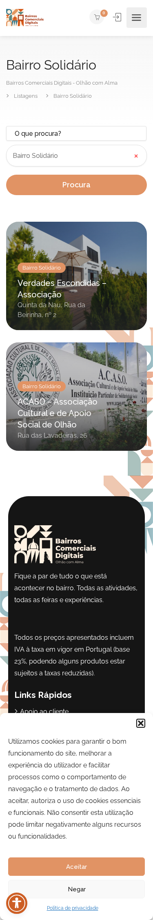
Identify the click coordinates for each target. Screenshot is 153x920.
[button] (141, 723)
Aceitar (76, 867)
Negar (77, 889)
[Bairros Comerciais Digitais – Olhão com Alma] (25, 18)
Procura (76, 184)
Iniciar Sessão (118, 17)
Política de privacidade (72, 908)
